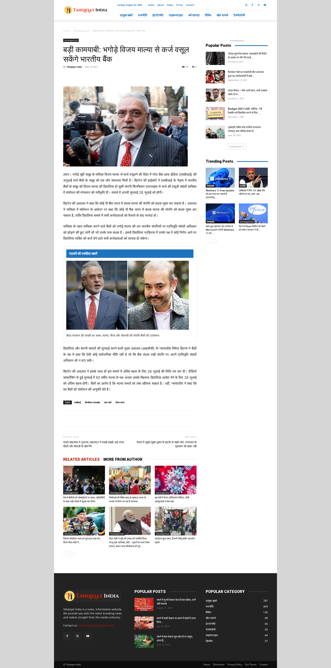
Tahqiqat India (74, 66)
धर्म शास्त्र (194, 15)
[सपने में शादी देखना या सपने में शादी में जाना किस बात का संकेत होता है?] (144, 622)
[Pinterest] (125, 75)
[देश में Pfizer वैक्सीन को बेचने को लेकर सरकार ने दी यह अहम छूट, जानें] (253, 213)
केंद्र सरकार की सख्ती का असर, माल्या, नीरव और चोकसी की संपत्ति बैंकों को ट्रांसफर (112, 335)
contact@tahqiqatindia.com (96, 625)
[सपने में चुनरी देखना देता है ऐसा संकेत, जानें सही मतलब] (144, 604)
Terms (179, 4)
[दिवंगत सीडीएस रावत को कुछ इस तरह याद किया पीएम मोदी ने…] (84, 521)
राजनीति (142, 15)
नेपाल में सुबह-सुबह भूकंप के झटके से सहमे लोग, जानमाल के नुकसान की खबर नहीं (167, 444)
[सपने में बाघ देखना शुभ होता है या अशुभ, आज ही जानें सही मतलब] (144, 641)
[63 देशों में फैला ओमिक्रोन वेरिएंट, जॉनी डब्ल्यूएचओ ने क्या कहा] (176, 480)
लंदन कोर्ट (107, 402)
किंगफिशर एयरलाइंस (92, 402)
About (160, 4)
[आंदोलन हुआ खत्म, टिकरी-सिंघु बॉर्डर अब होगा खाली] (176, 521)
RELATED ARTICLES (81, 459)
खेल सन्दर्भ (222, 15)
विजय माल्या (120, 402)
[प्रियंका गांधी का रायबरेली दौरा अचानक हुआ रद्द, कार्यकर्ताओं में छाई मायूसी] (215, 76)
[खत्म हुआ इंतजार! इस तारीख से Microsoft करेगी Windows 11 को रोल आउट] (220, 213)
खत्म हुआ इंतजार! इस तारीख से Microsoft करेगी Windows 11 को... (220, 230)
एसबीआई (77, 402)
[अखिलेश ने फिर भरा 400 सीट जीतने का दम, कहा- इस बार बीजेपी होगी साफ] (253, 178)
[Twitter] (258, 5)
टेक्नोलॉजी (239, 15)
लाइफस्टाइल (176, 15)
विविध (208, 15)
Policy (170, 4)
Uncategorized (81, 30)
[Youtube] (265, 5)
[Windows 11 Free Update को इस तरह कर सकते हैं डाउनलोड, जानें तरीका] (220, 178)
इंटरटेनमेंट (158, 15)
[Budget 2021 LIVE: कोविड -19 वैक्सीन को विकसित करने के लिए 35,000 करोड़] (215, 113)
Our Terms (250, 664)
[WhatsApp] (107, 75)
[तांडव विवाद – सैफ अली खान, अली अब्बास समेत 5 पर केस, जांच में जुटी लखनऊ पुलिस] (215, 95)
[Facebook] (252, 5)
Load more (235, 146)
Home (151, 4)
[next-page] (71, 554)
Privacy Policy (235, 664)
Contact (190, 4)
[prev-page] (65, 554)
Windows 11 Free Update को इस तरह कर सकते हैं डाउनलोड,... (220, 194)
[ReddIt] (134, 75)
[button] (246, 4)
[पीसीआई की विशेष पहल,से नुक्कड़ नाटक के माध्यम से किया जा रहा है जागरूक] (130, 480)
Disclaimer (218, 664)
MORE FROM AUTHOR (122, 459)
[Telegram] (116, 75)
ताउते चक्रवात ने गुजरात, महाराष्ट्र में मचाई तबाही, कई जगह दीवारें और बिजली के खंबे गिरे (93, 444)
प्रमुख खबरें (126, 15)
